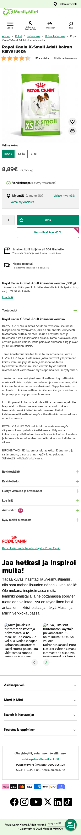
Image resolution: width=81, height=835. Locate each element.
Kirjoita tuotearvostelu (65, 58)
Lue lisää (7, 297)
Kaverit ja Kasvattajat (19, 715)
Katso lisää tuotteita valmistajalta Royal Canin (31, 548)
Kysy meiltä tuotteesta (16, 520)
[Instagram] (24, 801)
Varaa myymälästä (22, 202)
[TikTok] (67, 801)
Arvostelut (12, 510)
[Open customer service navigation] (71, 825)
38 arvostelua (42, 58)
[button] (21, 640)
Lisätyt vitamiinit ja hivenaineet (22, 491)
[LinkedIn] (58, 801)
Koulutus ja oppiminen (19, 729)
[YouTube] (36, 801)
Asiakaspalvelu (14, 685)
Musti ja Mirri (13, 700)
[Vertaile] (72, 131)
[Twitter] (48, 801)
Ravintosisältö (11, 471)
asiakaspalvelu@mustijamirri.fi (40, 759)
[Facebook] (14, 801)
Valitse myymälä (68, 4)
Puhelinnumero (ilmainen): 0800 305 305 (40, 765)
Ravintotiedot (11, 481)
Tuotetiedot (9, 310)
